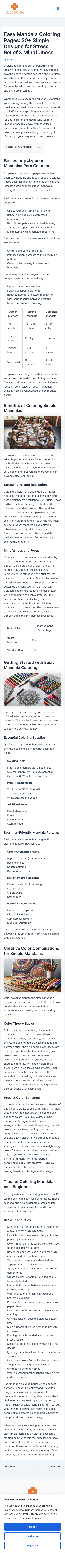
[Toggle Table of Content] (37, 147)
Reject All (32, 1545)
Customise (33, 1536)
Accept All (32, 1526)
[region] (32, 1523)
